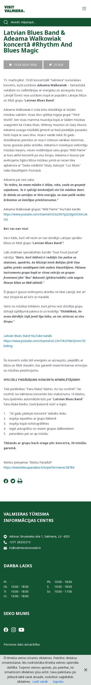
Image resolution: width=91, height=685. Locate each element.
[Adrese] (5, 536)
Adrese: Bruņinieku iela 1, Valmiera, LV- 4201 (39, 536)
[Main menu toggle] (84, 9)
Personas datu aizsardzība (22, 644)
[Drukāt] (19, 482)
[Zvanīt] (5, 542)
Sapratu (58, 682)
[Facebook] (6, 482)
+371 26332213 (19, 542)
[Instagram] (13, 629)
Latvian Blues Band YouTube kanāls (28, 336)
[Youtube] (21, 629)
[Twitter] (13, 482)
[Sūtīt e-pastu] (5, 548)
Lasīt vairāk (40, 682)
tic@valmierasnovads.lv (25, 548)
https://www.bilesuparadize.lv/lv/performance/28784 (39, 467)
